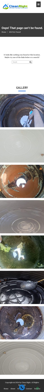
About (12, 388)
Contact (29, 388)
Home (6, 388)
